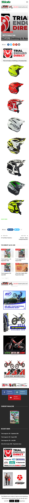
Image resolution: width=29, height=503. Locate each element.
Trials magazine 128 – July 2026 (8, 440)
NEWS (11, 32)
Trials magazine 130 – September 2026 (9, 433)
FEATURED (4, 249)
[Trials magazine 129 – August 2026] (21, 253)
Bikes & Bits (6, 32)
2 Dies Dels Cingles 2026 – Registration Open (11, 444)
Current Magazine (7, 406)
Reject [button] (17, 500)
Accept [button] (11, 500)
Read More (22, 500)
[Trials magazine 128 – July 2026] (7, 267)
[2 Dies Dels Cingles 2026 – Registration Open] (21, 267)
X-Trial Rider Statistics (6, 238)
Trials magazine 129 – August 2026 (9, 437)
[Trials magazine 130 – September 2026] (7, 253)
